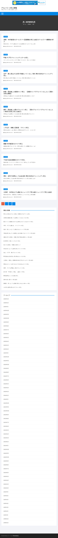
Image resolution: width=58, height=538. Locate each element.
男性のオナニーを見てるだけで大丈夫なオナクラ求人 (16, 264)
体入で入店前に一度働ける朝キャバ (12, 244)
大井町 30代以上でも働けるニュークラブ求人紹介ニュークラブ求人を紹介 (28, 192)
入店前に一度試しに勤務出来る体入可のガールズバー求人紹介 (18, 260)
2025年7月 (6, 329)
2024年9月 (6, 368)
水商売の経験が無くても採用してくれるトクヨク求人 (16, 217)
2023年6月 (6, 426)
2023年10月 (6, 410)
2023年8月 (6, 418)
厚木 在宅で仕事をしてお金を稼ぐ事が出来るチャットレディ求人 (25, 176)
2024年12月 (6, 356)
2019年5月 (6, 522)
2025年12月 (6, 310)
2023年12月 (6, 403)
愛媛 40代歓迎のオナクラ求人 (13, 144)
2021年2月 (6, 511)
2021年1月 (6, 515)
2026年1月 (6, 306)
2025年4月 (6, 341)
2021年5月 (6, 499)
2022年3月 (6, 484)
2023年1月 (6, 445)
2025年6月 (6, 333)
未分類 (5, 36)
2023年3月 (6, 438)
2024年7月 (6, 376)
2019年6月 (6, 519)
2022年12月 (6, 449)
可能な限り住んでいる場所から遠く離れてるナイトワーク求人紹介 (19, 233)
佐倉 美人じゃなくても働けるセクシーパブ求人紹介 (16, 229)
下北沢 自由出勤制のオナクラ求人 (14, 160)
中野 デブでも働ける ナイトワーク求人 (14, 225)
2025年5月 (6, 337)
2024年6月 (6, 380)
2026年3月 (6, 299)
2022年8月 (6, 465)
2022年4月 (6, 480)
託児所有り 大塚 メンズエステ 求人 (12, 241)
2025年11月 (6, 314)
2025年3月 (6, 345)
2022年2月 (6, 488)
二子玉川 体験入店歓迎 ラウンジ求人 (16, 127)
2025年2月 (6, 349)
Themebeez (16, 535)
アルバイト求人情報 (9, 8)
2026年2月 (6, 302)
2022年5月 (6, 476)
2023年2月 (6, 441)
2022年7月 (6, 468)
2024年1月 (6, 399)
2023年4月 (6, 434)
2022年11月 (6, 453)
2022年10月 (6, 457)
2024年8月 (6, 372)
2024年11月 (6, 360)
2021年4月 (6, 503)
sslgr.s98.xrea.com (8, 46)
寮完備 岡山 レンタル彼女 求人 (11, 275)
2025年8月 (6, 326)
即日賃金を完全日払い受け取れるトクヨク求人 (15, 256)
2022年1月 (6, 492)
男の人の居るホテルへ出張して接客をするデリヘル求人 (17, 214)
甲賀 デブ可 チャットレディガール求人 (16, 57)
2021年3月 (6, 507)
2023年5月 (6, 430)
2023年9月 (6, 414)
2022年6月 (6, 472)
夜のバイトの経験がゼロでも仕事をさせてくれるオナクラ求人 (18, 221)
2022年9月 (6, 461)
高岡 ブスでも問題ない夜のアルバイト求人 (14, 268)
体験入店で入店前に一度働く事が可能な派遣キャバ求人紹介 (18, 237)
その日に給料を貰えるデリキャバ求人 (13, 287)
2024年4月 (6, 387)
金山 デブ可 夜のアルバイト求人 (12, 252)
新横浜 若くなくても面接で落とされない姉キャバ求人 (17, 283)
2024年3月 (6, 391)
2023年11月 (6, 407)
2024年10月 (6, 364)
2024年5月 (6, 383)
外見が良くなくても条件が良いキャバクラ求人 (15, 248)
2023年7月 (6, 422)
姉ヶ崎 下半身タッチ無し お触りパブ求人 (14, 272)
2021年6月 (6, 495)
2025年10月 (6, 318)
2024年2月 (6, 395)
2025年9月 (6, 322)
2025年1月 (6, 353)
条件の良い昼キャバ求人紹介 (10, 279)
